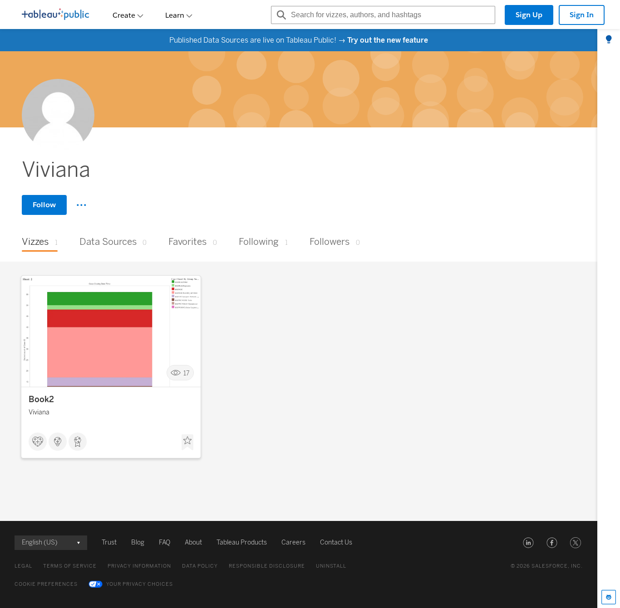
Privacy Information (139, 566)
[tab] (608, 40)
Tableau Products (242, 542)
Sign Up (529, 14)
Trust (109, 542)
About (193, 542)
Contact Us (336, 542)
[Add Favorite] (187, 442)
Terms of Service (70, 566)
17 (186, 373)
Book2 (41, 399)
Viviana (39, 412)
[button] (528, 542)
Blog (137, 542)
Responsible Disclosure (267, 566)
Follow (44, 204)
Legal (23, 566)
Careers (293, 542)
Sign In (582, 14)
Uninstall (331, 566)
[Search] (280, 15)
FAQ (164, 542)
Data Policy (200, 566)
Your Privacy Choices (139, 584)
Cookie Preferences (46, 584)
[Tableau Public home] (55, 15)
